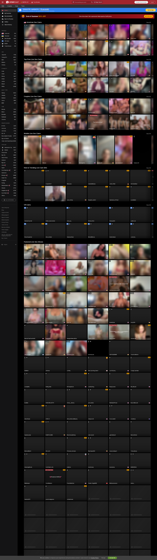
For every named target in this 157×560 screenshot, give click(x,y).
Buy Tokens (4, 238)
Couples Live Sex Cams (33, 96)
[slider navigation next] (149, 40)
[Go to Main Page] (12, 2)
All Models (4, 232)
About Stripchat (5, 207)
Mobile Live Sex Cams (32, 133)
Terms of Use (5, 224)
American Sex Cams (34, 22)
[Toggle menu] (2, 2)
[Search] (92, 2)
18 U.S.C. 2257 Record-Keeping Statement (7, 235)
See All (148, 22)
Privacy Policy (5, 222)
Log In (152, 2)
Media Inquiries (5, 219)
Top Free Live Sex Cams (33, 59)
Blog (3, 210)
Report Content (5, 217)
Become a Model (6, 227)
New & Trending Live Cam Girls (35, 168)
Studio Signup (5, 229)
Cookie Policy (95, 558)
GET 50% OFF (148, 16)
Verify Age (151, 10)
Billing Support (5, 215)
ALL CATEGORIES (10, 200)
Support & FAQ (5, 212)
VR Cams (27, 205)
